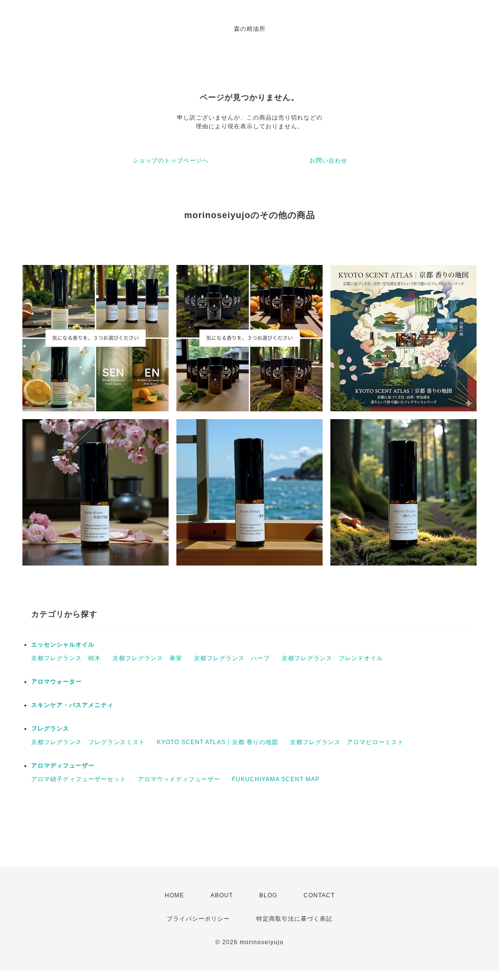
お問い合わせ (328, 160)
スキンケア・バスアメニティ (72, 705)
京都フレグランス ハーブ (232, 658)
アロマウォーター (56, 681)
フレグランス (50, 728)
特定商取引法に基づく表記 (294, 918)
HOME (174, 895)
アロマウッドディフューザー (179, 779)
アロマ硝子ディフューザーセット (78, 779)
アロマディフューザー (63, 765)
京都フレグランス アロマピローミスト (347, 742)
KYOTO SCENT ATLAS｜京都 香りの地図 (217, 742)
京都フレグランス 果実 (147, 658)
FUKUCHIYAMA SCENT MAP (276, 779)
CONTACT (319, 895)
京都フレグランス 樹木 (66, 658)
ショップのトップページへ (171, 160)
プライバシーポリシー (198, 918)
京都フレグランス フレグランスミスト (88, 742)
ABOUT (222, 895)
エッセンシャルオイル (63, 644)
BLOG (268, 895)
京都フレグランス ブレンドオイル (332, 658)
